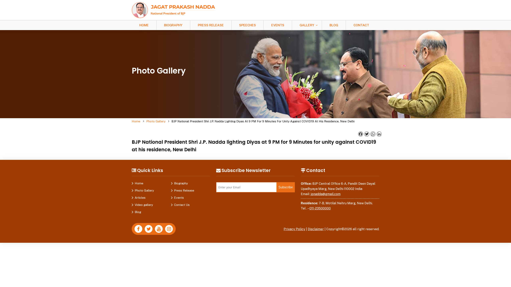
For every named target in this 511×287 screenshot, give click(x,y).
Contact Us (182, 204)
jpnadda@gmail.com (326, 194)
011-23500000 (320, 208)
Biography (173, 25)
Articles (140, 197)
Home (144, 25)
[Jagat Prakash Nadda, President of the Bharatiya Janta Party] (173, 10)
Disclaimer (316, 229)
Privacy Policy (294, 229)
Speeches (247, 25)
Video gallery (144, 204)
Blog (334, 25)
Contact (361, 25)
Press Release (211, 25)
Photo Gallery (155, 121)
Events (277, 25)
